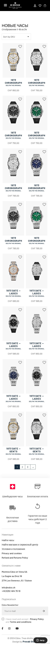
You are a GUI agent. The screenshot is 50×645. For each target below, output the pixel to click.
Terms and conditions (20, 621)
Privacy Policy (36, 619)
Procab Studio (30, 641)
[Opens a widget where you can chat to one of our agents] (40, 640)
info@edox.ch (8, 587)
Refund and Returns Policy (15, 557)
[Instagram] (9, 628)
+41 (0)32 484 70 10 (11, 591)
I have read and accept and (25, 620)
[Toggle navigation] (5, 5)
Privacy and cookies (12, 553)
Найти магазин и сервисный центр (20, 544)
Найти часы (8, 540)
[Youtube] (17, 628)
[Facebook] (2, 628)
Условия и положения (13, 548)
